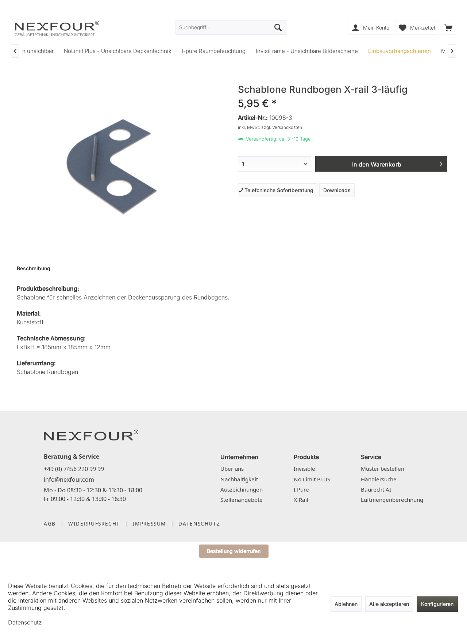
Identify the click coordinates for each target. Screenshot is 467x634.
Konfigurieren (437, 604)
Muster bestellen (382, 468)
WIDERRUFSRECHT (94, 523)
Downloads (337, 190)
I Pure (301, 489)
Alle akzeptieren (389, 604)
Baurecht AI (376, 489)
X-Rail (301, 499)
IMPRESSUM (149, 523)
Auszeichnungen (241, 489)
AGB (50, 523)
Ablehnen (346, 604)
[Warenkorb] (448, 27)
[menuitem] (448, 27)
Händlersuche (379, 479)
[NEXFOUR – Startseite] (91, 434)
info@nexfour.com (69, 480)
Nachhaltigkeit (239, 479)
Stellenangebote (241, 499)
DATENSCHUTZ (199, 523)
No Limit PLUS (312, 479)
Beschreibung (33, 268)
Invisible (304, 468)
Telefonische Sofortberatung (277, 190)
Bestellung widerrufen (233, 551)
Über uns (232, 468)
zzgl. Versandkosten (281, 127)
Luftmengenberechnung (392, 499)
